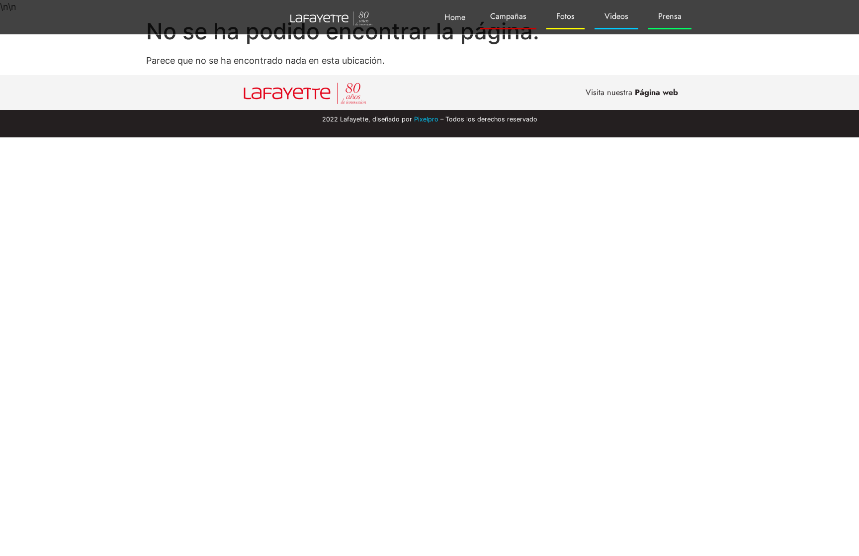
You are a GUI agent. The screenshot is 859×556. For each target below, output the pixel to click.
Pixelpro (426, 119)
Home (454, 17)
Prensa (670, 16)
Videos (616, 16)
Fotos (565, 16)
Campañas (508, 16)
